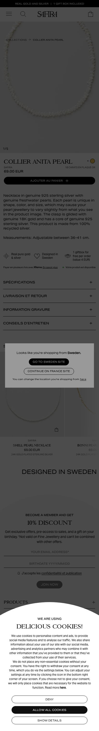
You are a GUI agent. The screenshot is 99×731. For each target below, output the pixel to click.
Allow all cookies (50, 710)
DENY (49, 699)
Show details (49, 720)
